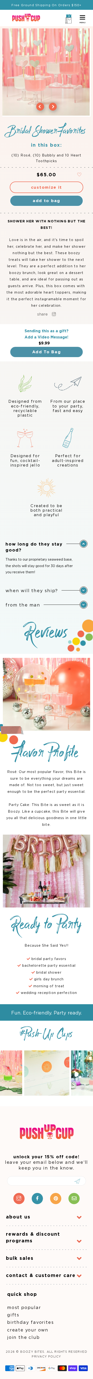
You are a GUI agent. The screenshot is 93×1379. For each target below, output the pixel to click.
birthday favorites (30, 1322)
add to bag (46, 200)
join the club (23, 1337)
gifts (13, 1314)
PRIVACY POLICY (46, 1356)
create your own (27, 1329)
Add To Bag (46, 351)
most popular (24, 1307)
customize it (46, 187)
